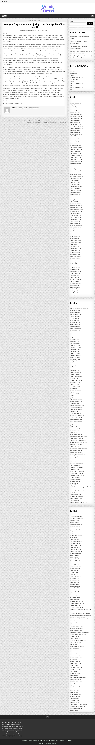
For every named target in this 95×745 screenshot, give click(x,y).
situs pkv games (8, 728)
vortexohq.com (74, 403)
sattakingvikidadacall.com (77, 454)
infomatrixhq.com (75, 153)
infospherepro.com (76, 399)
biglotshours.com (75, 547)
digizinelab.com (75, 180)
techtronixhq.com (75, 103)
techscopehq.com (75, 219)
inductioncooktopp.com (77, 473)
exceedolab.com (75, 386)
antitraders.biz (74, 621)
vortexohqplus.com (76, 376)
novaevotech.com (75, 157)
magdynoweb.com (75, 188)
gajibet (17, 734)
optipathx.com (74, 234)
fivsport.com (74, 665)
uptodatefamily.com (76, 681)
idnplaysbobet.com (75, 452)
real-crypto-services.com (78, 640)
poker (72, 81)
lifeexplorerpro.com (76, 409)
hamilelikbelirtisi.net (76, 380)
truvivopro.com (75, 334)
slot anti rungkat (10, 724)
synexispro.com (75, 481)
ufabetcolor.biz (74, 570)
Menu (5, 1)
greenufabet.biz (75, 568)
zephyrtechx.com (75, 361)
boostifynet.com (75, 357)
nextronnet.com (75, 250)
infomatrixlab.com (75, 202)
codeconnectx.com (75, 145)
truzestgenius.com (75, 173)
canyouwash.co (74, 522)
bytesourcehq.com (75, 138)
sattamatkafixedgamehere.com (79, 458)
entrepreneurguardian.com (78, 460)
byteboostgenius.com (76, 209)
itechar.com (73, 532)
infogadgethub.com (76, 105)
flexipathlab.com (75, 264)
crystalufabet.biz (75, 592)
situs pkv (15, 732)
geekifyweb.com (75, 122)
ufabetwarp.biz (74, 555)
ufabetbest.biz (74, 582)
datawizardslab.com (76, 394)
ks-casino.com (74, 652)
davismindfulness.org (76, 496)
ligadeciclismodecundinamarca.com (80, 485)
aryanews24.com (75, 623)
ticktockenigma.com (76, 421)
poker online (17, 728)
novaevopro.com (75, 351)
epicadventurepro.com (77, 405)
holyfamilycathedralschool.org (79, 491)
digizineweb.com (75, 143)
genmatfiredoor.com (76, 434)
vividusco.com (74, 336)
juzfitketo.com (74, 700)
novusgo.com (74, 411)
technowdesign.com (76, 630)
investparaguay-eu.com (77, 646)
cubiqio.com (73, 396)
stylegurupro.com (75, 392)
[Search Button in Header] (92, 16)
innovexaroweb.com (76, 190)
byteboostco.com (75, 167)
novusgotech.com (75, 248)
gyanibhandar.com (75, 553)
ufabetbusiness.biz (75, 566)
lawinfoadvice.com (75, 669)
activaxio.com (74, 388)
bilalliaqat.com (74, 469)
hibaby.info (73, 461)
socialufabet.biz (75, 578)
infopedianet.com (75, 213)
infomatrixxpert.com (76, 147)
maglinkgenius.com (76, 161)
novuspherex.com (75, 349)
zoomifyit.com (74, 295)
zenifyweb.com (74, 430)
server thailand (7, 730)
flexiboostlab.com (75, 374)
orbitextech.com (75, 427)
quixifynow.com (74, 231)
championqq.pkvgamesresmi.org (12, 736)
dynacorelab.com (75, 330)
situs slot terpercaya (76, 77)
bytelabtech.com (75, 112)
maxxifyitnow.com (75, 229)
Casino (35, 21)
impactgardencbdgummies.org (79, 704)
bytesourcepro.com (76, 198)
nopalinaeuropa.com (76, 708)
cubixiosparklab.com (76, 155)
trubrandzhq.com (75, 355)
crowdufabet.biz (75, 597)
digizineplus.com (75, 221)
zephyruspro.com (75, 233)
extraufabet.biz (74, 572)
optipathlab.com (75, 316)
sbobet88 (14, 722)
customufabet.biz (75, 586)
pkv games (17, 103)
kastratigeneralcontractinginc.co (80, 613)
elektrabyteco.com (75, 169)
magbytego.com (75, 132)
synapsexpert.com (75, 283)
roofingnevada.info (75, 477)
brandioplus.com (75, 258)
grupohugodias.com (76, 657)
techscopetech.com (76, 186)
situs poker (73, 73)
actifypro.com (74, 367)
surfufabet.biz (74, 580)
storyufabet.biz (74, 588)
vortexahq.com (74, 338)
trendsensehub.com (76, 419)
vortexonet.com (75, 324)
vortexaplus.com (75, 267)
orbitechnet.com (75, 273)
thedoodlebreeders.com (77, 656)
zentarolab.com (74, 285)
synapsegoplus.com (76, 211)
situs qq (20, 726)
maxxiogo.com (74, 246)
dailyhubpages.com (76, 450)
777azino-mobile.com (76, 626)
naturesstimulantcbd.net (77, 706)
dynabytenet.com (75, 196)
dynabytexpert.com (76, 242)
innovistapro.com (75, 372)
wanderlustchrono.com (77, 415)
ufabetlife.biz (74, 574)
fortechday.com (74, 500)
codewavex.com (75, 165)
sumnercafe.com (75, 673)
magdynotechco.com (76, 116)
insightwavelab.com (76, 407)
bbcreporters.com (75, 605)
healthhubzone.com (76, 535)
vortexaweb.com (75, 345)
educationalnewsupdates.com (79, 308)
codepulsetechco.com (76, 142)
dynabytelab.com (75, 318)
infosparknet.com (75, 227)
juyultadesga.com (75, 638)
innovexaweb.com (75, 256)
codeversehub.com (76, 203)
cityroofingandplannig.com (78, 634)
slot (22, 103)
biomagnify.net (74, 710)
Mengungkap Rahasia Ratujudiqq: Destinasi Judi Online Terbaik (34, 26)
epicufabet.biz (74, 590)
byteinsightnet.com (76, 140)
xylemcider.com (75, 696)
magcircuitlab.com (75, 163)
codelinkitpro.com (75, 107)
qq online (73, 71)
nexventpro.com (75, 359)
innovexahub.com (75, 328)
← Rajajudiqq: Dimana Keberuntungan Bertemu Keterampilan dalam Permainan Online (26, 120)
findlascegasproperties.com (78, 436)
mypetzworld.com (75, 642)
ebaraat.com (73, 537)
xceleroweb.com (75, 289)
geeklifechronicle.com (76, 398)
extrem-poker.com (75, 650)
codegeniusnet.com (76, 134)
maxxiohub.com (74, 341)
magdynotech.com (75, 217)
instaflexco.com (74, 370)
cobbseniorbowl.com (76, 628)
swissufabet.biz (74, 565)
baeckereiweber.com (76, 516)
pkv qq (72, 85)
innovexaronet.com (76, 149)
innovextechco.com (76, 159)
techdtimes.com (75, 526)
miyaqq (11, 734)
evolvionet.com (74, 320)
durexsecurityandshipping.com (79, 632)
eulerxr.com (73, 423)
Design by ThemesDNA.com (47, 743)
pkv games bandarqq (76, 83)
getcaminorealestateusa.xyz (78, 502)
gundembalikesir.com (76, 530)
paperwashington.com (76, 463)
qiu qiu (72, 75)
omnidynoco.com (75, 277)
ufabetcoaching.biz (75, 494)
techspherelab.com (76, 200)
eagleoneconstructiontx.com (78, 442)
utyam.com (73, 685)
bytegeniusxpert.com (76, 126)
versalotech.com (75, 382)
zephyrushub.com (75, 314)
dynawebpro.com (75, 260)
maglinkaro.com (75, 194)
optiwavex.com (74, 275)
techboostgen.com (75, 109)
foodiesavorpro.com (76, 401)
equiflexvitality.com (76, 444)
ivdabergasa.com (75, 636)
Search (72, 21)
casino (11, 103)
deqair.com (73, 659)
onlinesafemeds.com (76, 551)
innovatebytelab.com (76, 128)
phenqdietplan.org (75, 671)
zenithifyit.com (74, 339)
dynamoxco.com (75, 252)
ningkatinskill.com (75, 663)
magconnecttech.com (76, 429)
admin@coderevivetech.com (29, 30)
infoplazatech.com (75, 124)
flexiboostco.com (75, 310)
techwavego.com (75, 182)
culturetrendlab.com (76, 417)
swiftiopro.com (74, 378)
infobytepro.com (75, 130)
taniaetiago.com (75, 698)
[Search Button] (47, 717)
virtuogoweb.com (75, 545)
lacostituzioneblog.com (77, 687)
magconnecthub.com (76, 207)
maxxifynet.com (75, 326)
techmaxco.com (74, 384)
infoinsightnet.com (75, 136)
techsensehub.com (75, 110)
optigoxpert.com (75, 363)
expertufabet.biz (75, 559)
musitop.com (74, 683)
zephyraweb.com (75, 343)
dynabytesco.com (75, 390)
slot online (8, 722)
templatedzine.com (76, 667)
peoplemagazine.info (76, 518)
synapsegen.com (75, 262)
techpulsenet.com (75, 174)
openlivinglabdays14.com (77, 617)
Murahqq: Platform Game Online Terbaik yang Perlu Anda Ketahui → (47, 122)
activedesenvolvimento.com (78, 448)
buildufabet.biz (74, 599)
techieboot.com (74, 528)
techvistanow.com (75, 151)
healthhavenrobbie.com (77, 438)
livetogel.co (73, 432)
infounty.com (74, 644)
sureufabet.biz (74, 584)
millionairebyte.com (76, 498)
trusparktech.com (75, 353)
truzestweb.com (75, 281)
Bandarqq (30, 21)
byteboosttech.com (76, 541)
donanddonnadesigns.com (78, 440)
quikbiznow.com (75, 287)
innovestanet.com (75, 240)
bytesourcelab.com (76, 225)
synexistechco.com (75, 332)
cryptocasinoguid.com (76, 607)
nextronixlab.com (75, 236)
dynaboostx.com (75, 369)
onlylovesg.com (75, 446)
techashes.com (74, 520)
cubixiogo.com (74, 269)
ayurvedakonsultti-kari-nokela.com (80, 619)
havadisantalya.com (76, 524)
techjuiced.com (74, 539)
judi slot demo (74, 79)
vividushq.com (74, 265)
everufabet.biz (74, 596)
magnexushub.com (75, 543)
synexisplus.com (75, 322)
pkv (71, 89)
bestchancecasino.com (76, 467)
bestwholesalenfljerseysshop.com (80, 615)
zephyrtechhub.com (76, 279)
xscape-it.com (74, 624)
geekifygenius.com (75, 425)
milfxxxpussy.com (75, 679)
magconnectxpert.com (76, 171)
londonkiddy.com (75, 492)
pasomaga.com (74, 702)
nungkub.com (74, 692)
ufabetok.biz (74, 594)
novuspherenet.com (76, 271)
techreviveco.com (75, 192)
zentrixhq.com (74, 238)
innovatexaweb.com (76, 114)
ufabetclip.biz (74, 557)
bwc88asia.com (74, 648)
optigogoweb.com (75, 291)
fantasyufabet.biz (75, 561)
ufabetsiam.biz (74, 563)
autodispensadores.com (77, 471)
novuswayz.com (75, 365)
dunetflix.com (74, 675)
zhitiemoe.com (74, 690)
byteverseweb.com (76, 205)
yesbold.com (74, 533)
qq (3, 722)
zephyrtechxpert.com (76, 176)
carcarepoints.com (75, 654)
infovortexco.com (75, 178)
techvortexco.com (75, 120)
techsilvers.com (75, 661)
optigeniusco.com (75, 347)
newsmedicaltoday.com (77, 475)
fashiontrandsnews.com (77, 603)
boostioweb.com (75, 312)
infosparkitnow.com (76, 118)
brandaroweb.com (75, 293)
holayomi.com (74, 483)
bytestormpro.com (75, 413)
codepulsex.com (75, 184)
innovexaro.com (75, 223)
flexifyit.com (73, 244)
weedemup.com (75, 465)
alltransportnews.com (76, 601)
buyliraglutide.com (75, 549)
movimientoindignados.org (78, 677)
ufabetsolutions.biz (76, 576)
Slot (39, 21)
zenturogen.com (75, 254)
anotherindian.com (75, 694)
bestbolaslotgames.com (77, 456)
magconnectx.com (75, 479)
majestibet (5, 734)
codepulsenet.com (75, 215)
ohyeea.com (73, 688)
